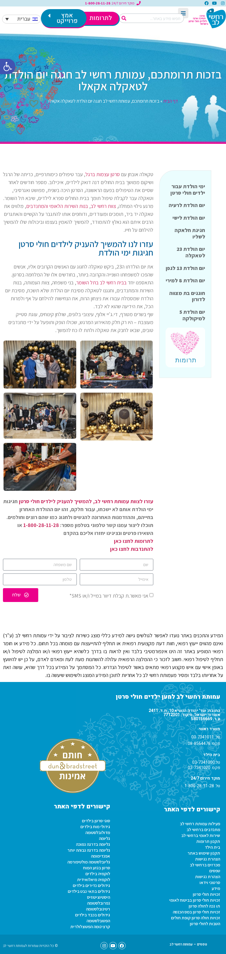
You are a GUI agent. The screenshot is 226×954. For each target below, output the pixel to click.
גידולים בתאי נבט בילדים (89, 891)
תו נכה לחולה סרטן (204, 906)
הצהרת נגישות (207, 859)
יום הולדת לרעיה (187, 205)
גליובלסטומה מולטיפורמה (88, 862)
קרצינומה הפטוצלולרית (90, 926)
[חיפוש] (124, 18)
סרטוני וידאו (210, 882)
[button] (7, 66)
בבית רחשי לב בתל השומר (101, 282)
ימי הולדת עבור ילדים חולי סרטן (187, 189)
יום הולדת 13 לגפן (185, 268)
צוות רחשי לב (103, 206)
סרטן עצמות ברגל (102, 174)
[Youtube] (214, 3)
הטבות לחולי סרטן (205, 923)
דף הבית (170, 101)
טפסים (214, 870)
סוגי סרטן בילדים (96, 820)
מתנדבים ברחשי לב (203, 829)
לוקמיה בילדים (97, 873)
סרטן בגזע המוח (96, 867)
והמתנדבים (37, 206)
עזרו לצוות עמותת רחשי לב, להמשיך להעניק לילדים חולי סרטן (86, 501)
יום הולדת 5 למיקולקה (192, 315)
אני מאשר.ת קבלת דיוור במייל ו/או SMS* (108, 595)
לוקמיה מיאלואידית (93, 879)
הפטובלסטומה (98, 920)
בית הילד (212, 847)
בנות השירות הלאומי (68, 206)
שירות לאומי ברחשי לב (200, 835)
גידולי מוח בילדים (95, 826)
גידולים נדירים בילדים (91, 885)
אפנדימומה (100, 856)
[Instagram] (223, 3)
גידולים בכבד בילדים (92, 915)
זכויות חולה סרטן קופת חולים (195, 917)
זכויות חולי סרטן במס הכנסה (196, 912)
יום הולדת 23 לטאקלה (191, 252)
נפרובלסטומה (98, 903)
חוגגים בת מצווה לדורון (187, 296)
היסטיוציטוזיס (98, 897)
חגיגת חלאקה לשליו (190, 233)
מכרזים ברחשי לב (205, 865)
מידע (216, 888)
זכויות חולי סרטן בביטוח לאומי (194, 900)
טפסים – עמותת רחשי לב (188, 944)
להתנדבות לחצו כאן (131, 549)
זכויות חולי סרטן (206, 894)
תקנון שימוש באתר (203, 853)
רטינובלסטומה (98, 909)
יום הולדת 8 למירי (185, 280)
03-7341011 (202, 737)
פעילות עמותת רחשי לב (200, 823)
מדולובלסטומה (97, 832)
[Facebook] (206, 3)
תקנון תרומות (208, 841)
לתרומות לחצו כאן (133, 541)
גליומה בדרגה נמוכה (93, 844)
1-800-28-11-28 (41, 525)
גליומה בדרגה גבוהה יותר (88, 850)
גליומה (104, 838)
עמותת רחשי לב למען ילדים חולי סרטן (168, 696)
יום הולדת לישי (188, 217)
